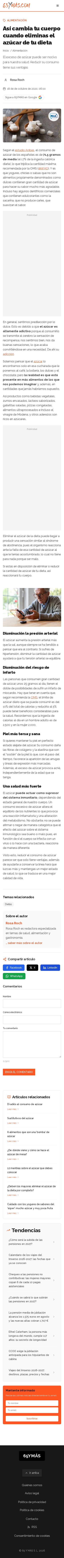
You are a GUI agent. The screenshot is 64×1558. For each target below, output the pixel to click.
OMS (34, 697)
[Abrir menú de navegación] (57, 5)
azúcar (38, 361)
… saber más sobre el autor (24, 943)
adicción (8, 354)
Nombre (7, 996)
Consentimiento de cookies (32, 1535)
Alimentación (17, 20)
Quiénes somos (32, 1485)
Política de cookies (32, 1510)
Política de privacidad (32, 1502)
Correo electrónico (12, 1012)
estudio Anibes (24, 150)
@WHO (43, 168)
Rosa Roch (17, 80)
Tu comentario (10, 1028)
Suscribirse (32, 1418)
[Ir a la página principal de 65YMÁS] (16, 5)
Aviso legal (32, 1493)
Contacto (32, 1519)
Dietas (8, 904)
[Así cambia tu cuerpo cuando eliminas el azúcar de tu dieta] (53, 116)
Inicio (6, 50)
